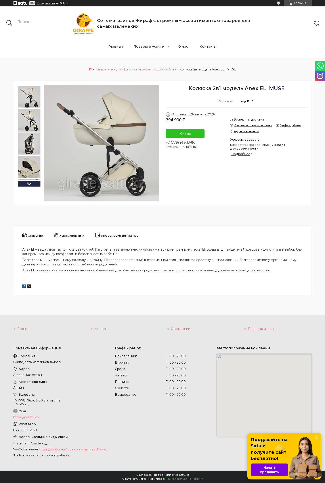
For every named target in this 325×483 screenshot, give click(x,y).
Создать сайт (46, 3)
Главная (115, 46)
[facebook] (24, 287)
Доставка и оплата (262, 329)
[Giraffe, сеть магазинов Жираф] (83, 23)
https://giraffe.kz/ (26, 417)
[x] (29, 287)
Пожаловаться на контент (185, 478)
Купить (185, 134)
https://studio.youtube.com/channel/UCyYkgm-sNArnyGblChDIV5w (73, 449)
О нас (183, 46)
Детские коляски (137, 69)
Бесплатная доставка (249, 119)
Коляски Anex (165, 69)
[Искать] (9, 23)
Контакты (208, 46)
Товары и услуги (149, 46)
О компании (180, 329)
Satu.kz (184, 474)
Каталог (100, 329)
